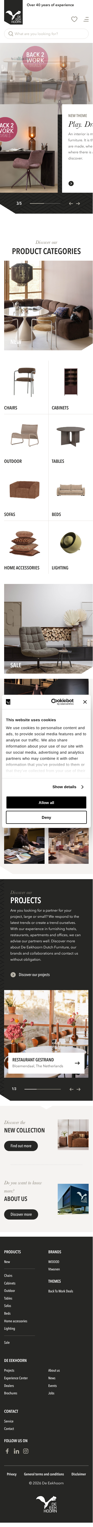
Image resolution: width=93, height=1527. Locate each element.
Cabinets (9, 1283)
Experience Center (16, 1378)
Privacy (11, 1474)
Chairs (8, 1275)
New (7, 1262)
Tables (8, 1298)
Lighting (9, 1328)
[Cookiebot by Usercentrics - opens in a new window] (54, 702)
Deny (46, 817)
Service (8, 1421)
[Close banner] (85, 702)
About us (54, 1370)
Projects (9, 1370)
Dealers (9, 1386)
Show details (65, 787)
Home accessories (15, 1321)
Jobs (51, 1393)
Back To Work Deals (60, 1291)
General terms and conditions (44, 1474)
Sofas (7, 1306)
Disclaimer (79, 1474)
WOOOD (53, 1262)
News (52, 1378)
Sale (7, 1342)
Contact (9, 1429)
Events (52, 1386)
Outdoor (9, 1291)
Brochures (10, 1393)
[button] (46, 34)
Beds (7, 1313)
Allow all (46, 802)
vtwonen (54, 1269)
